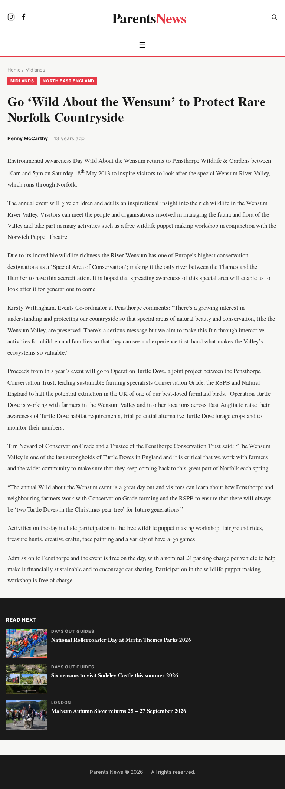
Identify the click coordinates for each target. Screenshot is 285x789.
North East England (68, 80)
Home (13, 70)
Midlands (35, 70)
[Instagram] (11, 17)
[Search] (274, 18)
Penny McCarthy (27, 138)
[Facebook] (23, 17)
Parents (149, 17)
